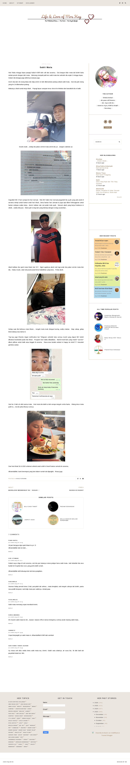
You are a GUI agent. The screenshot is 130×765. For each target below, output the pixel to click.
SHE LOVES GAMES (13, 737)
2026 (97, 702)
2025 (97, 705)
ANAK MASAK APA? (26, 704)
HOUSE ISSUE (19, 715)
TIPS (22, 737)
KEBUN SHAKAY (26, 718)
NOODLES (33, 725)
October (99, 720)
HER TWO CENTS (30, 713)
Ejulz (98, 180)
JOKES (19, 718)
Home (5, 3)
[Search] (119, 142)
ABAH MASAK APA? (14, 704)
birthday (34, 741)
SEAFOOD (26, 734)
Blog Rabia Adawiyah (104, 166)
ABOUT (11, 3)
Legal (26, 723)
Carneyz (11, 630)
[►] (93, 702)
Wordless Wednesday (23, 741)
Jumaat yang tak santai (101, 277)
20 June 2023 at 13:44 (15, 632)
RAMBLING (16, 727)
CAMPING (11, 708)
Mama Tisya (101, 173)
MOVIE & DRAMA (13, 725)
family (21, 744)
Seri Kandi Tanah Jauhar (18, 645)
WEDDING (11, 741)
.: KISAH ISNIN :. (102, 161)
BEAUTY (19, 706)
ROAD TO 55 (18, 732)
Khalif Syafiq (13, 720)
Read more (104, 248)
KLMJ (34, 718)
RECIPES (24, 727)
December (100, 714)
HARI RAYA (12, 713)
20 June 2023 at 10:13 (15, 583)
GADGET (28, 711)
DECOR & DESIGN (13, 711)
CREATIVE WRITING (21, 708)
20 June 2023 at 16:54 (15, 647)
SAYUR (20, 734)
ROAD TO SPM (27, 732)
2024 (97, 708)
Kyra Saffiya (13, 723)
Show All (119, 197)
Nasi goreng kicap (102, 168)
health (33, 744)
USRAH (26, 739)
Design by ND (122, 761)
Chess (30, 708)
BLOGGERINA (27, 706)
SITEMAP (20, 3)
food (27, 744)
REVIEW (11, 732)
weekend (19, 746)
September (100, 723)
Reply (10, 551)
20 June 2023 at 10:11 (15, 560)
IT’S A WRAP (12, 718)
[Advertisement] (65, 48)
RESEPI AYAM (32, 727)
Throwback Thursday (15, 739)
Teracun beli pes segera (101, 240)
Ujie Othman (13, 558)
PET (10, 727)
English (22, 711)
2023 (97, 711)
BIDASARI (100, 189)
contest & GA (13, 744)
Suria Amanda (14, 615)
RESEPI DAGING (13, 730)
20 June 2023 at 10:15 (15, 601)
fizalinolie (13, 599)
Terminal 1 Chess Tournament (103, 252)
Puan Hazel (13, 540)
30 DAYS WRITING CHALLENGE (17, 701)
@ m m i (11, 761)
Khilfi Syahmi (21, 478)
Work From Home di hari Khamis (104, 288)
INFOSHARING (28, 715)
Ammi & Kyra (12, 706)
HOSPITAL (11, 715)
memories (12, 746)
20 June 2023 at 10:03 (15, 542)
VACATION (32, 739)
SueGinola (12, 581)
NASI (27, 725)
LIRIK (21, 723)
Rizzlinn (99, 159)
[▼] (93, 711)
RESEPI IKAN (22, 730)
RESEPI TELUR (31, 730)
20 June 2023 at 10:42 (15, 617)
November (100, 717)
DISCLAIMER (30, 3)
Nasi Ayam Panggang (103, 175)
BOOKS (34, 706)
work (26, 746)
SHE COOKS (34, 734)
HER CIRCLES (20, 713)
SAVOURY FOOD (12, 734)
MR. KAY (22, 725)
